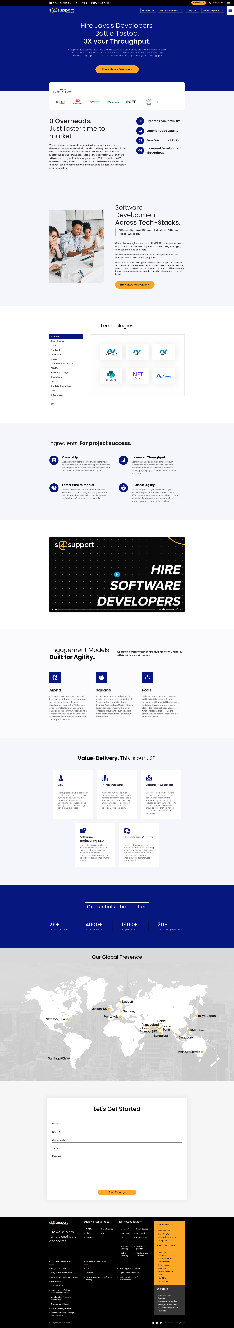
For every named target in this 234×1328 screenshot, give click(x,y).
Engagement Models (60, 1304)
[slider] (105, 609)
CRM (53, 399)
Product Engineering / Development (128, 1278)
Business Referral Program (165, 1296)
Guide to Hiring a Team (61, 1308)
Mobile (54, 359)
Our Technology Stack (168, 1307)
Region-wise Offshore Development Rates (60, 1291)
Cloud (88, 1233)
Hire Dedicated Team (169, 10)
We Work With (57, 1281)
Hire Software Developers (117, 69)
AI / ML (89, 1229)
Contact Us (198, 2)
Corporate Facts (165, 1258)
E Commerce (57, 395)
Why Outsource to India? (62, 1273)
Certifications (164, 1262)
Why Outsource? (58, 1268)
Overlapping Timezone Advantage (61, 1298)
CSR (160, 1275)
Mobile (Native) (124, 1254)
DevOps (54, 381)
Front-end (125, 1233)
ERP (52, 404)
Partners (162, 1268)
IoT (102, 1233)
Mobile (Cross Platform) (142, 1254)
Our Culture (163, 1281)
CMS (53, 390)
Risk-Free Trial (148, 10)
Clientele (162, 1255)
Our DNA (162, 1278)
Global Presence (165, 1271)
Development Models (167, 1301)
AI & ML (54, 368)
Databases (56, 354)
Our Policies (163, 1311)
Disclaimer (169, 1323)
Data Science (107, 1229)
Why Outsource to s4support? (64, 1277)
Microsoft (55, 336)
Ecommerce (141, 1237)
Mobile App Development (130, 1268)
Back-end (140, 1233)
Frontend (55, 350)
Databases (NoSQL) (126, 1247)
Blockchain (56, 377)
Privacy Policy (180, 1323)
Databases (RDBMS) (141, 1247)
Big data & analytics (61, 386)
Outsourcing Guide (211, 10)
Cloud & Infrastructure (62, 363)
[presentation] (52, 102)
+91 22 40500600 (218, 2)
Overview (162, 1252)
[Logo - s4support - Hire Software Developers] (61, 10)
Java (53, 345)
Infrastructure (164, 1265)
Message (56, 1156)
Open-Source (57, 341)
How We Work (57, 1286)
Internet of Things (59, 372)
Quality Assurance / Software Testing (99, 1278)
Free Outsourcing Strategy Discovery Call (62, 1314)
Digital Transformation (129, 1273)
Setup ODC (192, 10)
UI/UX (88, 1268)
